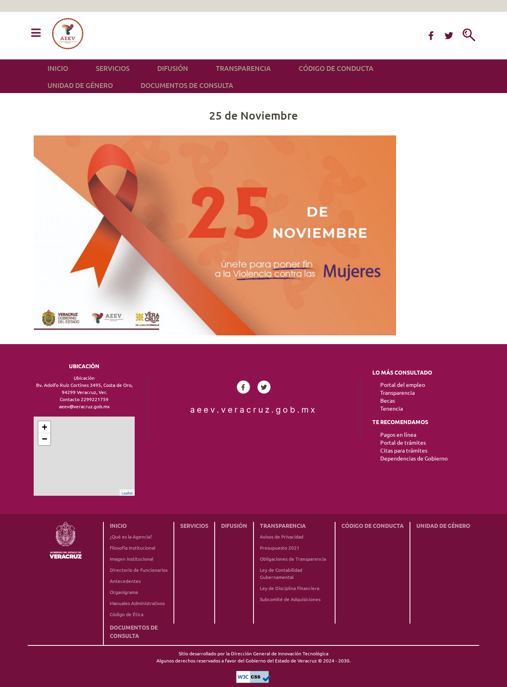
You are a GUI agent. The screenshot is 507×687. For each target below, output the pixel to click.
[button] (36, 33)
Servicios (113, 68)
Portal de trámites (403, 443)
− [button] (44, 439)
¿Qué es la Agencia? (131, 536)
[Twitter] (449, 36)
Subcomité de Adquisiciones (290, 599)
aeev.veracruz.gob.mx (253, 410)
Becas (387, 401)
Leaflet (127, 493)
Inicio (58, 68)
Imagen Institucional (131, 558)
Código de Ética (126, 614)
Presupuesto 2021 (279, 547)
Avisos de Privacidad (281, 536)
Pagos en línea (398, 435)
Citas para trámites (403, 450)
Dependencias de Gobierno (414, 458)
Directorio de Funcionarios (139, 570)
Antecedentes (125, 581)
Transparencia (243, 68)
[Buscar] (468, 35)
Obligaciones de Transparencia (293, 558)
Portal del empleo (402, 385)
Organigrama (124, 592)
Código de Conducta (336, 68)
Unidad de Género (80, 85)
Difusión (172, 68)
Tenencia (391, 408)
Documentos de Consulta (187, 85)
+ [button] (44, 427)
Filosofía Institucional (132, 547)
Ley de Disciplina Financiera (289, 588)
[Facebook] (431, 36)
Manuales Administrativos (137, 603)
